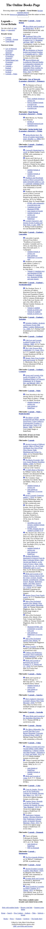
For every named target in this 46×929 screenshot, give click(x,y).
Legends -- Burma (34, 725)
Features (18, 919)
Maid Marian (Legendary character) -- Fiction (30, 113)
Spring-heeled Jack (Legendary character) (11, 62)
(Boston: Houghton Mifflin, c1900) (34, 462)
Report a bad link (26, 907)
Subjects (40, 913)
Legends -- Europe (11, 39)
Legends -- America (35, 695)
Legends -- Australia (35, 712)
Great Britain (9, 41)
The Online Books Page (23, 4)
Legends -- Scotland (9, 71)
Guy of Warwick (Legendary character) (11, 50)
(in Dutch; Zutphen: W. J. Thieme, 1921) (33, 888)
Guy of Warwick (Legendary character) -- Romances (32, 80)
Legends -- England (9, 67)
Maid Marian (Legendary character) (9, 56)
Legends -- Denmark (35, 832)
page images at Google (35, 211)
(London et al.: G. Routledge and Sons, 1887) (33, 39)
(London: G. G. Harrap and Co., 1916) (32, 663)
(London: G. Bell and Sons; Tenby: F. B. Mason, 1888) (34, 422)
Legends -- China (34, 743)
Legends (8, 37)
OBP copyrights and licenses (23, 926)
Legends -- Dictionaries (27, 852)
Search (9, 913)
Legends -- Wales (11, 74)
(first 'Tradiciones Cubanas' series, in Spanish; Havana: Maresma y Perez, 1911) (33, 819)
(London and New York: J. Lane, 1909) (32, 223)
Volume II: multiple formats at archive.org (34, 313)
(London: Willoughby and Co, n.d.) (34, 562)
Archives (26, 919)
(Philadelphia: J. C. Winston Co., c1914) (34, 580)
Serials (23, 915)
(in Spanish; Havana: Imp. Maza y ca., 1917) (33, 792)
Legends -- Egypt (34, 865)
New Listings (18, 913)
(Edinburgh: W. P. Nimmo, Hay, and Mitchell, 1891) (34, 379)
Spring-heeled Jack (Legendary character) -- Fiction (30, 130)
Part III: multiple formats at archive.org (35, 107)
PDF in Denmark (33, 848)
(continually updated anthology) (32, 654)
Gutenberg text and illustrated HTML (33, 208)
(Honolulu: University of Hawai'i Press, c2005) (33, 732)
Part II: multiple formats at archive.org (35, 103)
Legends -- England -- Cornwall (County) (31, 145)
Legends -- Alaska (34, 674)
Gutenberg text (32, 125)
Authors (27, 913)
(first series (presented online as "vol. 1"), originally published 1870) (33, 181)
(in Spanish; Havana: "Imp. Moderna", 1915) (33, 804)
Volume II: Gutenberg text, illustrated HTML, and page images (35, 277)
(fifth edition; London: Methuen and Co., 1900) (34, 326)
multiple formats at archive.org (33, 175)
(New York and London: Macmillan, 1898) (33, 604)
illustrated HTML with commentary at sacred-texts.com (35, 629)
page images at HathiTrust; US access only (34, 257)
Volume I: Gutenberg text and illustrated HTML (36, 272)
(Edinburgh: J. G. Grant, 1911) (33, 349)
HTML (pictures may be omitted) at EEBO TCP (35, 529)
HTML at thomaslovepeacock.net (35, 123)
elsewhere (11, 30)
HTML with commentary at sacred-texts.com (35, 204)
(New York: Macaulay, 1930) (33, 701)
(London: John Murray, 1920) (33, 870)
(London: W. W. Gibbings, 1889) (32, 342)
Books (6, 919)
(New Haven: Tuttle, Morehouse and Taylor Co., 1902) (34, 449)
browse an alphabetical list (19, 14)
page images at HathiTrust (32, 218)
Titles (34, 913)
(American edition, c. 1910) (33, 496)
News (12, 919)
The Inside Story (36, 919)
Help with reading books (10, 907)
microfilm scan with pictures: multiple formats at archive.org (35, 525)
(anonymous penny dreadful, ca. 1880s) (33, 137)
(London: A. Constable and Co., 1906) (33, 52)
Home (3, 913)
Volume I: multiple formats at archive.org (34, 309)
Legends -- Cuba (34, 786)
